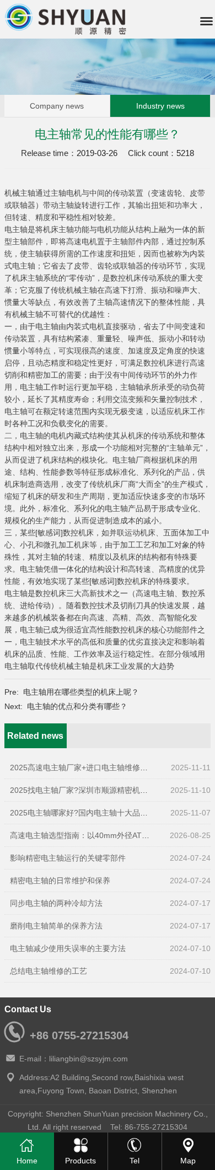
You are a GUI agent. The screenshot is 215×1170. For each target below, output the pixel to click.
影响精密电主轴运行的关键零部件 (68, 858)
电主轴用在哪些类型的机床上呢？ (81, 692)
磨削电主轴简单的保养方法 (56, 925)
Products (80, 1160)
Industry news (160, 105)
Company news (57, 105)
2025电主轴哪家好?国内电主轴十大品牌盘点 (86, 812)
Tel (134, 1160)
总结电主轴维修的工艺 (48, 971)
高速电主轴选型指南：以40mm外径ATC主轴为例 (94, 835)
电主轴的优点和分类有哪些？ (77, 706)
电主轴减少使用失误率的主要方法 (68, 948)
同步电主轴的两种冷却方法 (56, 903)
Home (27, 1160)
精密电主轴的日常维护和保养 (60, 880)
